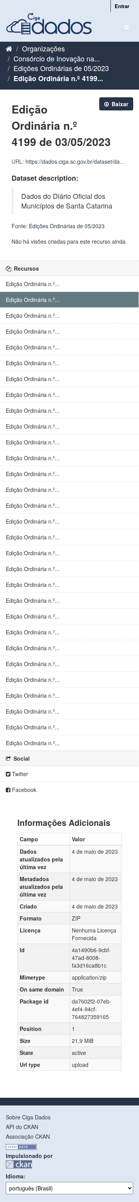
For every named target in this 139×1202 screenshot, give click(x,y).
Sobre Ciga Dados (28, 1117)
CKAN (19, 1164)
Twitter (19, 774)
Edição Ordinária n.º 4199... (58, 78)
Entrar (122, 6)
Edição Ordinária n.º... (32, 284)
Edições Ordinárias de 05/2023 (61, 68)
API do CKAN (22, 1127)
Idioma (15, 1176)
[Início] (9, 48)
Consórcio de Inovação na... (57, 58)
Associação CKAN (28, 1136)
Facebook (23, 789)
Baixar (119, 104)
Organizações (43, 48)
